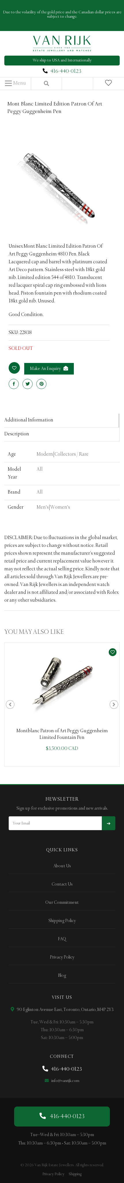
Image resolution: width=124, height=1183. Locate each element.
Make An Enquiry (46, 368)
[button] (15, 83)
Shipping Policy (62, 921)
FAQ (62, 939)
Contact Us (62, 884)
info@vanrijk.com (64, 1081)
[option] (62, 704)
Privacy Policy (62, 957)
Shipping (75, 1174)
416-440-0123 (65, 71)
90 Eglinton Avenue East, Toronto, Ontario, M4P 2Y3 (65, 1009)
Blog (62, 975)
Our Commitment (62, 902)
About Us (62, 866)
